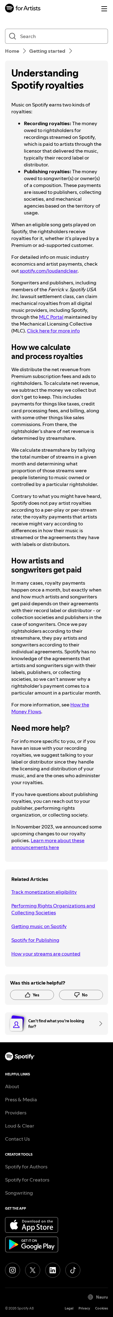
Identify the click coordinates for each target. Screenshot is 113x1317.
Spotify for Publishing (35, 939)
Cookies (101, 1308)
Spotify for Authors (26, 1166)
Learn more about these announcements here (47, 844)
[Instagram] (12, 1270)
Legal (69, 1308)
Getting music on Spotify (39, 926)
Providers (15, 1112)
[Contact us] (98, 1023)
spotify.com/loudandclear (49, 270)
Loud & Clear (19, 1125)
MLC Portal (51, 316)
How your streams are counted (45, 953)
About (12, 1086)
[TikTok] (72, 1270)
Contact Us (17, 1138)
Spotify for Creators (27, 1179)
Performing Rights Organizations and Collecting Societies (53, 909)
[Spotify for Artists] (23, 9)
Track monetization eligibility (44, 891)
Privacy (84, 1308)
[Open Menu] (104, 8)
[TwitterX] (32, 1270)
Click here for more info (53, 330)
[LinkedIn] (52, 1270)
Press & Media (21, 1099)
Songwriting (19, 1192)
